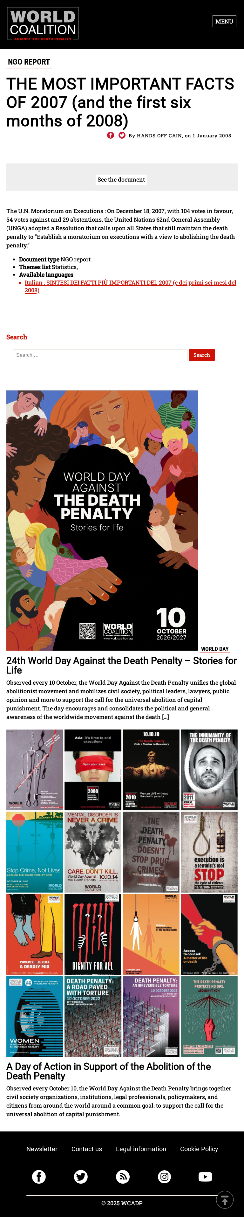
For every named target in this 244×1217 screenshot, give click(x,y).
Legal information (141, 1149)
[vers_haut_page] (224, 1200)
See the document (121, 179)
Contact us (86, 1149)
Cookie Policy (199, 1149)
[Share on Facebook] (110, 135)
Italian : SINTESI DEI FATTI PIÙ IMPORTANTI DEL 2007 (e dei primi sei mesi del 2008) (130, 286)
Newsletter (42, 1149)
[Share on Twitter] (122, 135)
